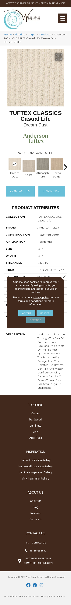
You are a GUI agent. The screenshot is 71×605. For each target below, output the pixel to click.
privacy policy (41, 297)
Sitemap (61, 596)
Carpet (32, 34)
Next (65, 165)
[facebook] (28, 585)
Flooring (20, 34)
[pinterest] (35, 585)
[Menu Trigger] (62, 18)
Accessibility (10, 596)
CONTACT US (39, 542)
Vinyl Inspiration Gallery (35, 478)
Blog (35, 507)
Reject (44, 313)
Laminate (35, 425)
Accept (26, 313)
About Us (35, 501)
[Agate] (29, 166)
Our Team (35, 519)
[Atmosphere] (43, 164)
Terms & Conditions (29, 596)
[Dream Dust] (15, 164)
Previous (6, 165)
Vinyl (35, 431)
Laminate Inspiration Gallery (35, 472)
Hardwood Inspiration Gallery (36, 466)
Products (45, 34)
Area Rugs (35, 437)
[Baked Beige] (57, 164)
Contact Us (20, 191)
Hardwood (35, 419)
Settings (35, 319)
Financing (52, 191)
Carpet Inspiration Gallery (36, 460)
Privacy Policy (48, 596)
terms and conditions (30, 300)
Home (8, 34)
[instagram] (41, 585)
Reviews (35, 513)
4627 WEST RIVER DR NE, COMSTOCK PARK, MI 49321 (35, 3)
